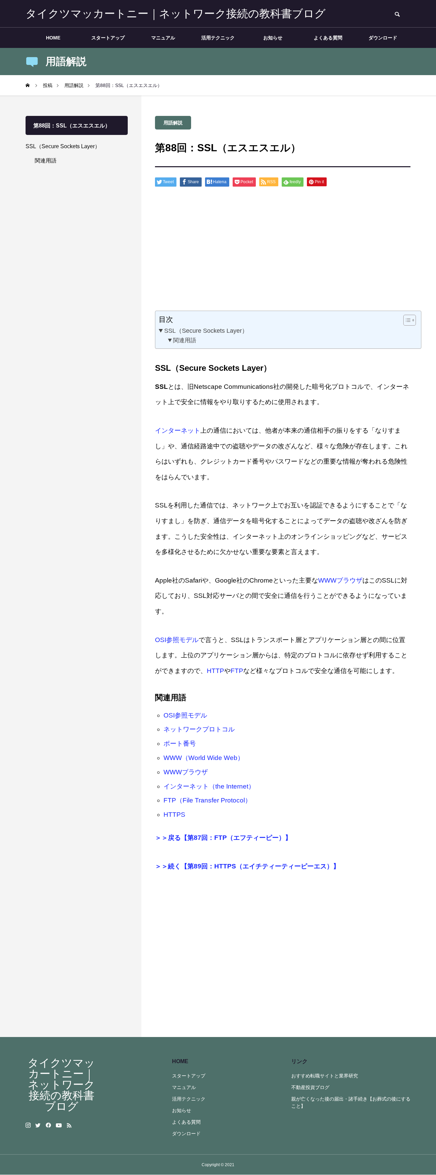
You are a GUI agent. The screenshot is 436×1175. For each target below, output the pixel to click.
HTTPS (174, 814)
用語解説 (173, 122)
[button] (406, 320)
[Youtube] (59, 1125)
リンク (299, 1061)
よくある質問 (328, 37)
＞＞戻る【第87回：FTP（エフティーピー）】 (223, 837)
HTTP (215, 670)
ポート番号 (180, 743)
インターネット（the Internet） (209, 786)
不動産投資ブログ (310, 1087)
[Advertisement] (282, 251)
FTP (237, 670)
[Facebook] (48, 1125)
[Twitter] (38, 1125)
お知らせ (272, 37)
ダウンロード (383, 37)
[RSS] (69, 1125)
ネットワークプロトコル (199, 729)
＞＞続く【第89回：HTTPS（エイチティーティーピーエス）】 (247, 866)
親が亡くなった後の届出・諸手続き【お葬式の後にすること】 (350, 1102)
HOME (53, 37)
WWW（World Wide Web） (204, 757)
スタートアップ (108, 37)
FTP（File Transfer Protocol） (207, 800)
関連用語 (184, 340)
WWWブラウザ (340, 580)
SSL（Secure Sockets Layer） (206, 330)
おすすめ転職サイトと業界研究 (324, 1075)
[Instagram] (28, 1125)
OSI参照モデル (177, 639)
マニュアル (163, 37)
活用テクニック (218, 37)
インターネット (177, 430)
